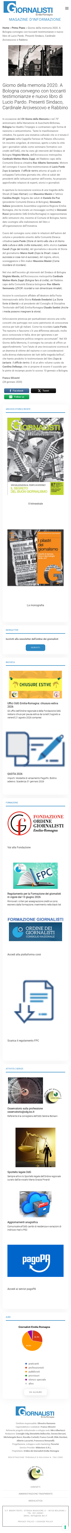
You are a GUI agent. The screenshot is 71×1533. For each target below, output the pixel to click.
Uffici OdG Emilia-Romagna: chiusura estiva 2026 (34, 710)
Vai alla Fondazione (19, 847)
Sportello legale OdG (34, 1175)
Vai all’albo (35, 1392)
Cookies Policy (44, 1522)
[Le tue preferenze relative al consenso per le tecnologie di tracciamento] (65, 1527)
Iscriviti (35, 647)
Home (5, 27)
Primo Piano (18, 27)
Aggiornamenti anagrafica (34, 1226)
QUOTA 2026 (32, 777)
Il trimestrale (35, 503)
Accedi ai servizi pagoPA (21, 1289)
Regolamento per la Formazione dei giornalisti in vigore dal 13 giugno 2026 (34, 899)
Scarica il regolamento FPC (23, 1040)
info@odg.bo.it (39, 1516)
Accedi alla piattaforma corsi (24, 954)
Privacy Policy (26, 1522)
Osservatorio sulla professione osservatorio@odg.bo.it (32, 1112)
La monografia (35, 605)
